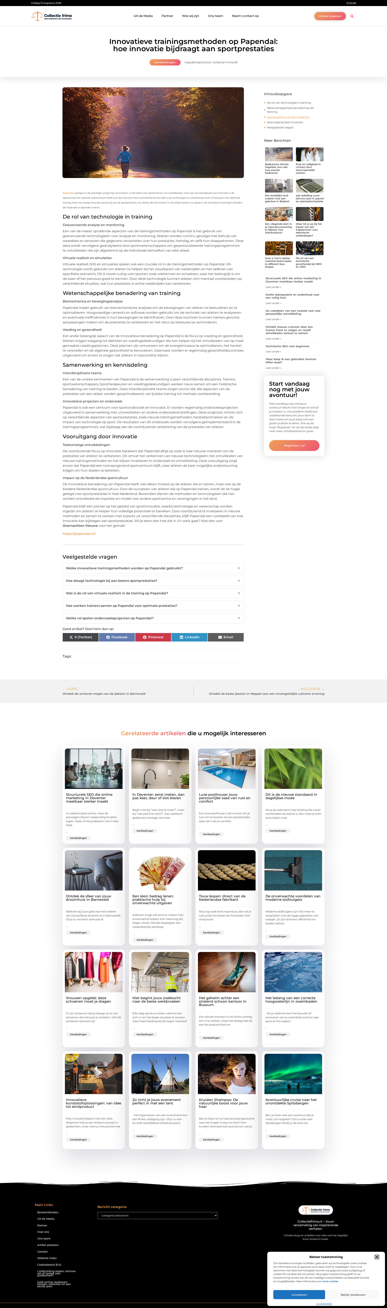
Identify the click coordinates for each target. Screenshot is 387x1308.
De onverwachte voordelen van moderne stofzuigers (292, 898)
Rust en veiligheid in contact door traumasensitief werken (308, 168)
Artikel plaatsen (48, 1245)
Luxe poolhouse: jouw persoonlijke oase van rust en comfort (225, 798)
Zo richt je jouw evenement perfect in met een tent (156, 1101)
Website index (47, 1258)
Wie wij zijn (190, 16)
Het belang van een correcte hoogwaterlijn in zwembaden (291, 999)
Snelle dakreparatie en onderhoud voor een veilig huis (292, 296)
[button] (377, 1257)
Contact (42, 1251)
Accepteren (299, 1294)
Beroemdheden (47, 1212)
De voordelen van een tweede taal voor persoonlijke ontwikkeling (293, 312)
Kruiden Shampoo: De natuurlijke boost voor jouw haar (223, 1103)
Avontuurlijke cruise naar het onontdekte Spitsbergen (291, 1101)
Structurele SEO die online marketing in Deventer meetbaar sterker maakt (293, 280)
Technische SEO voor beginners (287, 346)
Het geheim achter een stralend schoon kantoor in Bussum (223, 1001)
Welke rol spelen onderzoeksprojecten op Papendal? (153, 618)
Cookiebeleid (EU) (49, 1264)
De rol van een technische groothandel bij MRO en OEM (309, 262)
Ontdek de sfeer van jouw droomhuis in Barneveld (88, 898)
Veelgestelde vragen (280, 127)
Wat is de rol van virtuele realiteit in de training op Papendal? (153, 593)
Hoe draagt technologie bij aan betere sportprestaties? (153, 581)
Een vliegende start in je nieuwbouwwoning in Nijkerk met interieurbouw (278, 228)
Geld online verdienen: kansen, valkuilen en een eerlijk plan (54, 1284)
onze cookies (330, 1281)
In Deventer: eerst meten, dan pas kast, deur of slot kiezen (158, 796)
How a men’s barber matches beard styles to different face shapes (278, 262)
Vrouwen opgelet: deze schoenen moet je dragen (88, 999)
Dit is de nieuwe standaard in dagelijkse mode (291, 796)
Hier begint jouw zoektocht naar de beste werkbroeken (156, 999)
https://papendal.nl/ (79, 534)
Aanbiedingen (165, 62)
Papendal (68, 193)
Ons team (215, 16)
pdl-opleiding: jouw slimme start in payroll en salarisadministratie (310, 198)
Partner (167, 16)
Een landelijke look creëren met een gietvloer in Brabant (277, 198)
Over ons (43, 1231)
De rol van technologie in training (289, 102)
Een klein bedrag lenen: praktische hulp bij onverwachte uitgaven (153, 899)
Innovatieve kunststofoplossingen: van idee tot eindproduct (93, 1103)
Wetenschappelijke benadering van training (290, 110)
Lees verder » (273, 286)
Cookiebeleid (324, 1303)
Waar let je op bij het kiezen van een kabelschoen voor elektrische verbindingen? (309, 229)
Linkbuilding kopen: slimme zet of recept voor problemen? (56, 1273)
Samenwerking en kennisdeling (288, 117)
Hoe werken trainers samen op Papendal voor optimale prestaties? (153, 606)
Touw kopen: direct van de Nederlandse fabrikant (222, 898)
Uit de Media (143, 16)
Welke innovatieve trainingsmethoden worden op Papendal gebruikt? (153, 568)
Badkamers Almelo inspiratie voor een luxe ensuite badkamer (277, 168)
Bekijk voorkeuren (353, 1294)
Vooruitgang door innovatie (285, 122)
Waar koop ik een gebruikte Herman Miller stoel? (291, 360)
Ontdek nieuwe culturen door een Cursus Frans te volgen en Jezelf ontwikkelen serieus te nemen (289, 330)
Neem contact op (245, 16)
